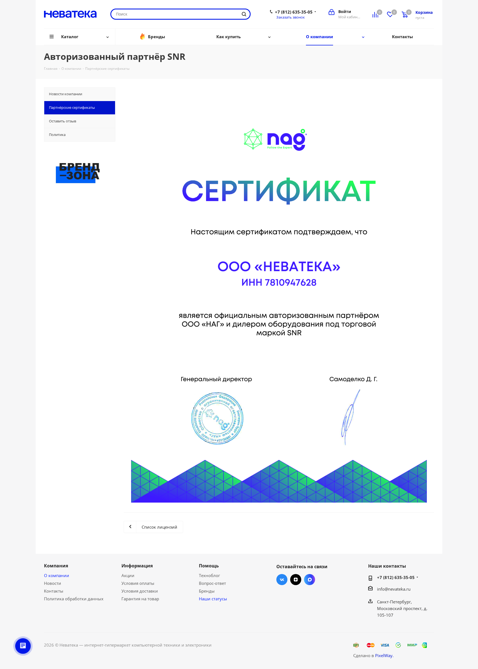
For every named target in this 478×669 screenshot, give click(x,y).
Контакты (53, 591)
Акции (127, 575)
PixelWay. (384, 655)
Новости (52, 583)
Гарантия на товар (140, 598)
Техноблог (209, 575)
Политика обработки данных (73, 598)
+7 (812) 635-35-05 (294, 11)
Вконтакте (281, 579)
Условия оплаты (137, 583)
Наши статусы (213, 598)
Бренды (207, 591)
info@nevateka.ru (394, 589)
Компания (56, 566)
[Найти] (244, 14)
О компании (56, 575)
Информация (137, 566)
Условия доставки (139, 591)
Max (309, 579)
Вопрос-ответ (212, 583)
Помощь (209, 566)
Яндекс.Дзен (295, 579)
